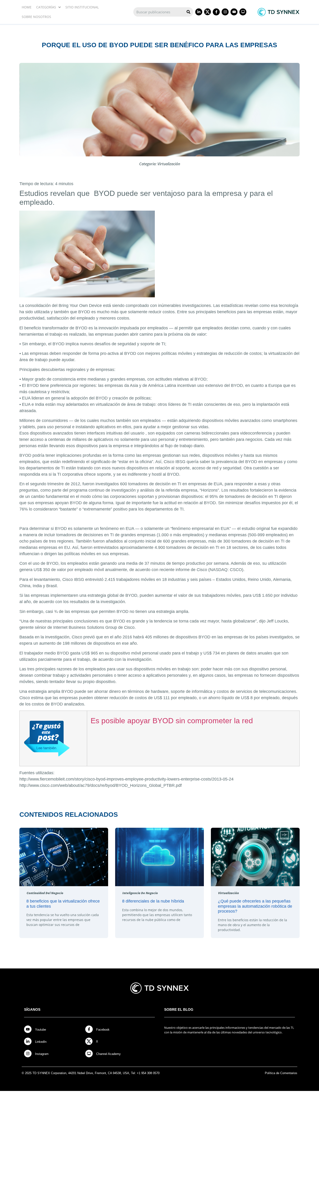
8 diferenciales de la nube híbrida (153, 901)
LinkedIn (40, 1041)
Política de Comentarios (281, 1073)
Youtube (40, 1029)
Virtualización (168, 163)
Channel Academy (108, 1054)
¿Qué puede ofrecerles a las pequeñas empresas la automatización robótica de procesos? (255, 906)
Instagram (42, 1054)
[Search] (188, 12)
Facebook (103, 1029)
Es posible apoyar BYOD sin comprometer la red (172, 720)
